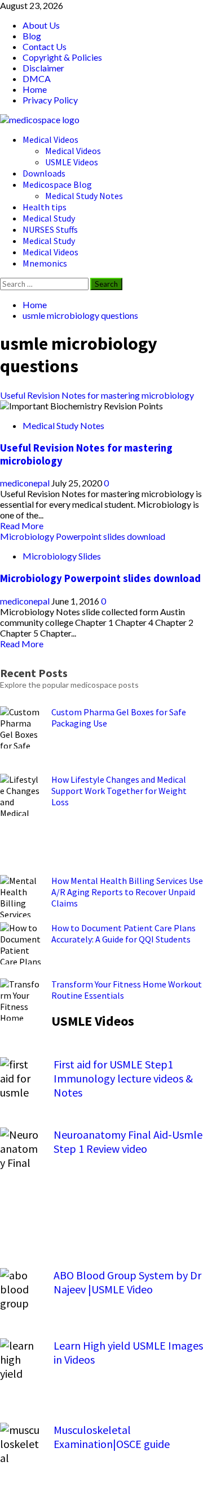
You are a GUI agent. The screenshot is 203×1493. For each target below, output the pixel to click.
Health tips (45, 207)
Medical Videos (50, 139)
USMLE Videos (71, 162)
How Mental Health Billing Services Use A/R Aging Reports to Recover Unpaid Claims (127, 892)
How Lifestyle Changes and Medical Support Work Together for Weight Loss (119, 791)
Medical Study (49, 218)
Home (35, 89)
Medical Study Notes (84, 195)
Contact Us (45, 46)
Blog (32, 35)
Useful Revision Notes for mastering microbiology (97, 395)
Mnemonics (45, 263)
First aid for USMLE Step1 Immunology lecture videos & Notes (123, 1078)
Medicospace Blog (57, 184)
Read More (21, 525)
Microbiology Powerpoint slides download (82, 536)
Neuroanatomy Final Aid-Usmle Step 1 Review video (128, 1141)
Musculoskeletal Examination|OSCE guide (112, 1437)
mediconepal (25, 482)
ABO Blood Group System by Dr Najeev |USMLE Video (127, 1282)
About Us (41, 25)
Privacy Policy (50, 99)
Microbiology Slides (62, 556)
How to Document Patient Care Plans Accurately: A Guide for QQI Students (123, 933)
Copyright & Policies (62, 57)
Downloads (44, 173)
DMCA (37, 78)
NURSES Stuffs (50, 229)
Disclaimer (43, 67)
